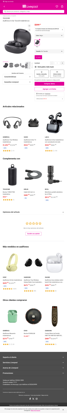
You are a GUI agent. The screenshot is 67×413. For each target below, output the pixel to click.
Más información (35, 410)
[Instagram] (37, 399)
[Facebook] (30, 399)
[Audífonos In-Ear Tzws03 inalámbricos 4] (22, 65)
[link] (12, 131)
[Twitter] (33, 399)
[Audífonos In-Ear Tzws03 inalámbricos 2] (11, 65)
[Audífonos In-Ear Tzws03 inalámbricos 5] (28, 65)
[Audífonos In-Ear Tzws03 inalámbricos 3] (17, 65)
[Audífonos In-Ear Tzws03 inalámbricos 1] (5, 65)
